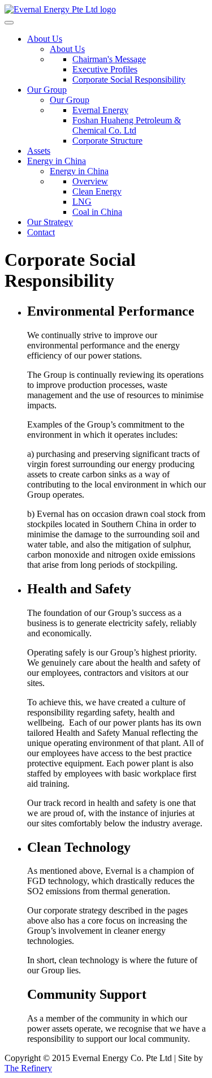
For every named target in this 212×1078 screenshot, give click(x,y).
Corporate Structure (107, 140)
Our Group (47, 89)
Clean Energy (97, 191)
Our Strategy (50, 222)
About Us (44, 39)
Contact (41, 232)
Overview (90, 181)
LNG (82, 201)
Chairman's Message (109, 59)
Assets (38, 151)
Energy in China (56, 161)
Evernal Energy (100, 110)
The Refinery (28, 1068)
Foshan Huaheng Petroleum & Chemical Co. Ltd (126, 125)
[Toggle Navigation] (9, 22)
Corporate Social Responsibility (128, 79)
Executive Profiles (104, 69)
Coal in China (97, 212)
